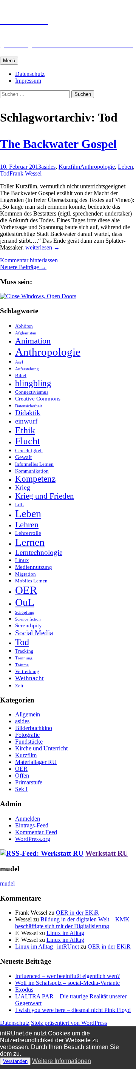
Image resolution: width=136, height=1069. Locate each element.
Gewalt (23, 457)
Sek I (21, 789)
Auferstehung (27, 369)
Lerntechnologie (38, 552)
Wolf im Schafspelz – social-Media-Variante (67, 983)
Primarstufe (28, 782)
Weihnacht (29, 678)
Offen (22, 775)
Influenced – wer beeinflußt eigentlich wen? (67, 976)
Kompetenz (35, 479)
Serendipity (28, 625)
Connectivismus (31, 392)
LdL (19, 504)
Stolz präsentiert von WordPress (69, 1023)
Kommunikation (32, 471)
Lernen (30, 542)
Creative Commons (37, 398)
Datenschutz (30, 74)
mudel (7, 883)
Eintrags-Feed (31, 825)
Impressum (28, 80)
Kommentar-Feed (36, 832)
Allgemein (27, 714)
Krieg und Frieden (44, 496)
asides (48, 166)
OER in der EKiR (77, 912)
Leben (125, 166)
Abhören (24, 326)
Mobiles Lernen (31, 581)
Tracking (24, 651)
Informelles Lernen (34, 464)
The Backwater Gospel (58, 144)
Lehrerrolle (28, 533)
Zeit (19, 686)
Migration (25, 574)
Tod (4, 173)
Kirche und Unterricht (41, 748)
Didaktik (27, 413)
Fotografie (27, 735)
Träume (22, 665)
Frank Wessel (25, 173)
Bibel (20, 375)
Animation (33, 340)
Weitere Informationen (61, 1061)
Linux (22, 560)
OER (26, 590)
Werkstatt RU (106, 853)
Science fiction (28, 619)
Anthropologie (97, 166)
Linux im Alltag (65, 933)
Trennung (23, 658)
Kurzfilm (69, 166)
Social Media (34, 633)
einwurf (26, 421)
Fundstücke (29, 741)
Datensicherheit (28, 406)
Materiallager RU (36, 762)
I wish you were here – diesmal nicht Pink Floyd (73, 1010)
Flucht (27, 441)
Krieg (22, 487)
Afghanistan (25, 333)
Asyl (19, 362)
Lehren (27, 524)
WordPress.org (32, 839)
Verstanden (15, 1061)
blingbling (33, 383)
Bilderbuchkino (33, 728)
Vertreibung (27, 671)
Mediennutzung (33, 567)
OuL (24, 602)
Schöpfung (24, 612)
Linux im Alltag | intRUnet (47, 946)
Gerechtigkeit (29, 450)
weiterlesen (42, 247)
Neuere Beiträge (23, 267)
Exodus (24, 989)
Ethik (25, 430)
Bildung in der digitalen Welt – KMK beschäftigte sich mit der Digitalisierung (72, 922)
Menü (9, 60)
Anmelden (27, 818)
